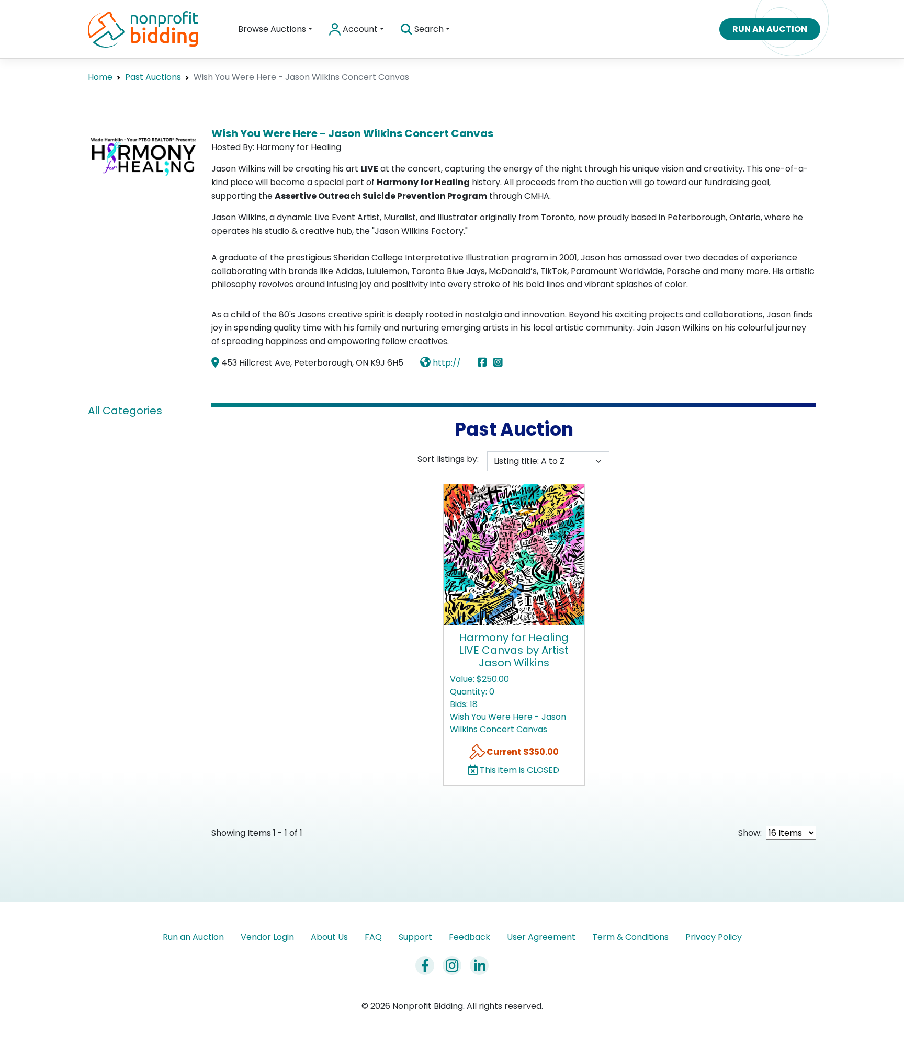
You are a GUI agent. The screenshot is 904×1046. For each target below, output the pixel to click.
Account (359, 29)
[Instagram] (498, 363)
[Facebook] (484, 363)
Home (100, 77)
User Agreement (541, 937)
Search (428, 29)
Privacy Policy (713, 937)
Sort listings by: (448, 459)
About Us (329, 937)
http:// (446, 363)
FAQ (373, 937)
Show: (750, 833)
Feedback (469, 937)
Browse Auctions (272, 29)
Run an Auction (769, 29)
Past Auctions (153, 77)
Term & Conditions (630, 937)
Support (415, 937)
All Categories (125, 410)
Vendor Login (267, 937)
